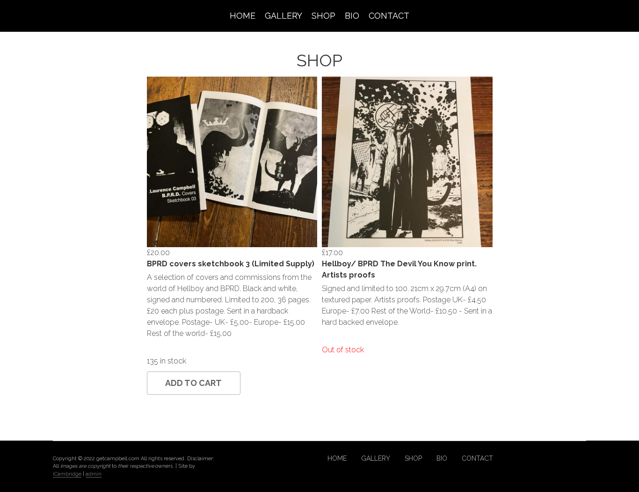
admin (94, 474)
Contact (389, 16)
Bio (352, 16)
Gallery (283, 16)
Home (242, 16)
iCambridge (67, 474)
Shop (323, 16)
